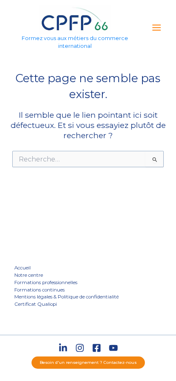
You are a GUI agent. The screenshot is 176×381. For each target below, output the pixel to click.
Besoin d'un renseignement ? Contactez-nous (88, 362)
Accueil (22, 268)
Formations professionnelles (45, 282)
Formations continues (39, 290)
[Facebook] (96, 347)
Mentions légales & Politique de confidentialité (66, 297)
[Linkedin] (63, 347)
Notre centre (28, 275)
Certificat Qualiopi (35, 304)
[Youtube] (113, 347)
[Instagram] (79, 347)
